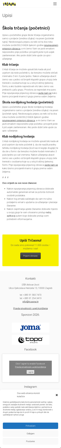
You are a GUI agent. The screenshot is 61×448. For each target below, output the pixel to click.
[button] (56, 395)
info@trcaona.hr (31, 301)
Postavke (30, 441)
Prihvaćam (30, 426)
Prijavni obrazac (30, 256)
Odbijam (30, 433)
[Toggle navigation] (56, 4)
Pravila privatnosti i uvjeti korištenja (30, 308)
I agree (30, 372)
